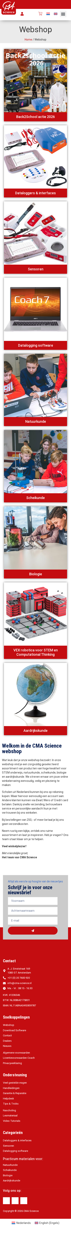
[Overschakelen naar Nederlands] (48, 13)
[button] (63, 14)
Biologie (35, 574)
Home (28, 39)
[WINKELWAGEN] (40, 13)
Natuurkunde (35, 421)
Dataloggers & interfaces (35, 193)
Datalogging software (35, 345)
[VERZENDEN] (33, 931)
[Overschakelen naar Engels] (55, 13)
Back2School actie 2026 (35, 117)
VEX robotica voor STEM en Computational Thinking (35, 652)
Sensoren (35, 269)
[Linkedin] (15, 1200)
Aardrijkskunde (35, 730)
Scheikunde (35, 498)
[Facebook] (6, 1200)
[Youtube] (23, 1200)
